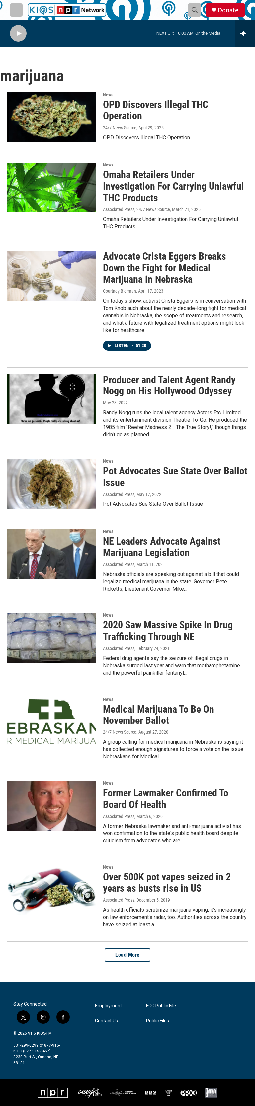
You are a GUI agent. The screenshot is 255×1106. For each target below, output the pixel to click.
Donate (228, 10)
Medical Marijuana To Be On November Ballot (158, 714)
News (108, 94)
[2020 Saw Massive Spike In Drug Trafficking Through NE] (51, 638)
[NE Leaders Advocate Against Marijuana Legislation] (51, 554)
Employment (108, 1005)
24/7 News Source (119, 127)
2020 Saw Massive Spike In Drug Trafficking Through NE (168, 630)
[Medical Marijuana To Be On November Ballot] (51, 722)
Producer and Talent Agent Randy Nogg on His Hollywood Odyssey (169, 385)
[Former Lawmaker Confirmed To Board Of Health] (51, 805)
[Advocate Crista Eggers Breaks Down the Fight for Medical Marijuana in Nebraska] (51, 275)
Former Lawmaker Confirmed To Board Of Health (165, 798)
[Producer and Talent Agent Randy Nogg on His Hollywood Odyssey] (51, 399)
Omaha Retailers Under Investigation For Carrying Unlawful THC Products (173, 186)
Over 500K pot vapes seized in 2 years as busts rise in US (167, 882)
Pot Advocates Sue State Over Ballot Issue (175, 476)
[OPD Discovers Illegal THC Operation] (51, 117)
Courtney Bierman (119, 291)
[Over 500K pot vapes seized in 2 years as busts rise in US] (51, 890)
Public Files (157, 1020)
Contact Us (106, 1020)
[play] (18, 33)
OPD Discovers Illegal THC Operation (155, 110)
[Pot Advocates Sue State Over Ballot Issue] (51, 483)
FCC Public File (161, 1005)
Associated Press (118, 494)
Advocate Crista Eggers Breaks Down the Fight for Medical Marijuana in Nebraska (164, 267)
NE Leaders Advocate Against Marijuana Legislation (161, 547)
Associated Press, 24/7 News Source (136, 209)
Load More (127, 955)
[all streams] (245, 33)
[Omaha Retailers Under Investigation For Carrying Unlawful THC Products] (51, 187)
